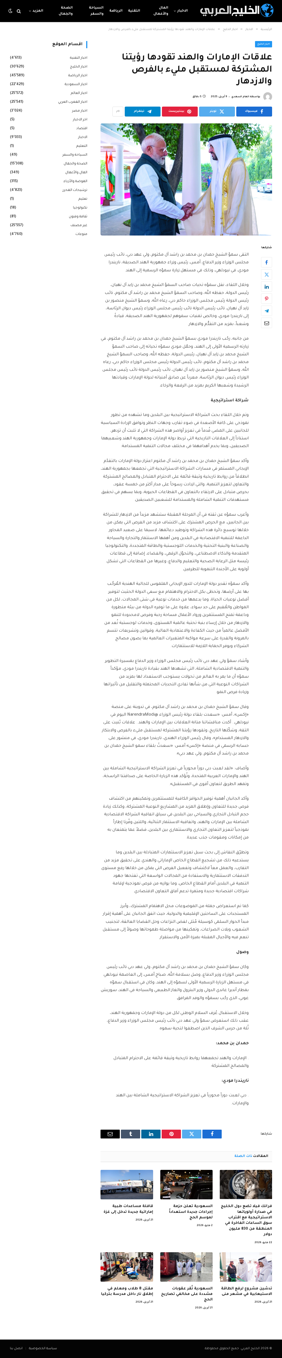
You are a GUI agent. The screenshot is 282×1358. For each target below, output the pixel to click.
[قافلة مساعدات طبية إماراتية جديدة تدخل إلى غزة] (127, 1184)
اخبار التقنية (78, 58)
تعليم (82, 199)
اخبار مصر (79, 111)
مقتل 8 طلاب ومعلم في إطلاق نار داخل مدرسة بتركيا (127, 1291)
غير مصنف (78, 226)
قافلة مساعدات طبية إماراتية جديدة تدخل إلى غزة (128, 1209)
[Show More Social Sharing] (117, 112)
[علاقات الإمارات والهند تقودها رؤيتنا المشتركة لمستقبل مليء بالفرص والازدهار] (186, 179)
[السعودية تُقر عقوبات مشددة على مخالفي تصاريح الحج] (186, 1267)
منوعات (81, 234)
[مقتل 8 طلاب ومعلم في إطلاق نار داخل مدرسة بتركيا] (127, 1267)
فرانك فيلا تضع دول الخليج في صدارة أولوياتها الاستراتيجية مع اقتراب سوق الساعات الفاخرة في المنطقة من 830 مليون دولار (246, 1220)
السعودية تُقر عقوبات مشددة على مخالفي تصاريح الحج (187, 1294)
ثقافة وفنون (78, 217)
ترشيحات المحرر (75, 190)
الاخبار (182, 11)
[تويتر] (266, 274)
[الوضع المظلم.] (11, 11)
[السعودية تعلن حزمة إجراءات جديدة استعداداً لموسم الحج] (186, 1184)
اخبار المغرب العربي (72, 102)
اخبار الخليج (263, 44)
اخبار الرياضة (77, 76)
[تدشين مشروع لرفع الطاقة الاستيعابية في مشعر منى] (246, 1267)
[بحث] (19, 11)
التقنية (134, 11)
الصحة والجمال (66, 11)
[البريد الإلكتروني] (266, 323)
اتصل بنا (16, 1349)
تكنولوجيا (80, 208)
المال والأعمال (160, 11)
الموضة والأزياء (75, 181)
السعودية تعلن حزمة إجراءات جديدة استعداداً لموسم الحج (191, 1212)
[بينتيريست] (266, 298)
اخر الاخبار (80, 120)
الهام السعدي (240, 97)
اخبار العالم (79, 93)
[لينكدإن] (266, 286)
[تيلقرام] (266, 310)
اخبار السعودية (76, 84)
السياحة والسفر (96, 11)
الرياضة (116, 11)
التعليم (81, 146)
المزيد (37, 11)
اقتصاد (81, 129)
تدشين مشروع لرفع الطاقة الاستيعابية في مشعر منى (246, 1291)
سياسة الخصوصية (43, 1349)
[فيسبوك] (266, 262)
